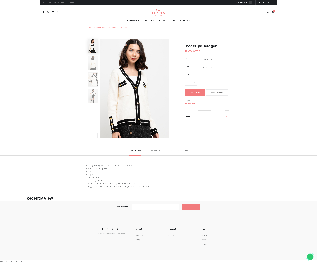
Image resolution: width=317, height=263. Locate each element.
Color (188, 66)
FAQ (138, 240)
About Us (184, 20)
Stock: (188, 74)
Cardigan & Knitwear (102, 27)
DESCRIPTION (135, 151)
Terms (203, 240)
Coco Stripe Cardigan (120, 27)
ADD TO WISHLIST (217, 93)
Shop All (148, 20)
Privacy (204, 235)
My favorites (244, 2)
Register (270, 2)
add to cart (195, 93)
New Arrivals (133, 20)
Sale (174, 20)
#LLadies (162, 20)
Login (261, 2)
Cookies (204, 244)
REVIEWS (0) (155, 151)
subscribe (191, 207)
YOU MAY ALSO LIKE (179, 151)
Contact (172, 235)
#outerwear (190, 104)
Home (90, 27)
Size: (187, 58)
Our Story (140, 235)
